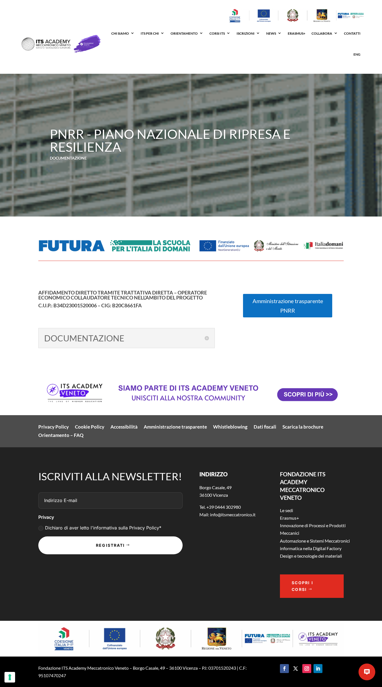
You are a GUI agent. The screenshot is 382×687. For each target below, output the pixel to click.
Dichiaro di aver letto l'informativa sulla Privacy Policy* (103, 528)
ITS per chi (150, 33)
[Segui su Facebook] (284, 668)
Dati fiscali (265, 427)
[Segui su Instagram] (306, 668)
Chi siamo (120, 33)
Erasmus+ (289, 517)
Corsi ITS (217, 33)
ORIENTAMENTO (184, 33)
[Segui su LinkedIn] (317, 668)
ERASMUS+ (296, 33)
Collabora (322, 33)
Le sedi (286, 510)
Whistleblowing (230, 427)
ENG (356, 54)
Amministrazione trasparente (175, 427)
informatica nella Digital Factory (310, 548)
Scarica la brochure (302, 427)
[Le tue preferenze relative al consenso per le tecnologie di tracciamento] (9, 677)
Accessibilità (124, 427)
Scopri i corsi (302, 586)
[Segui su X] (295, 668)
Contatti (352, 33)
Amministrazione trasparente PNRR (288, 306)
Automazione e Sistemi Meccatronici (315, 540)
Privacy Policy (53, 427)
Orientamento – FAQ (61, 435)
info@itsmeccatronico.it (232, 514)
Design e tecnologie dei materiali (311, 555)
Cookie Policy (89, 427)
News (271, 33)
